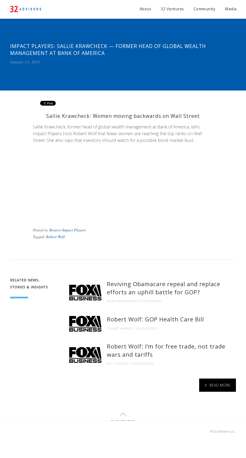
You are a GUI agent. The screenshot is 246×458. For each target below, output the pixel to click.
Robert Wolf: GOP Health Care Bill (155, 319)
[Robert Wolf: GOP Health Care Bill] (85, 323)
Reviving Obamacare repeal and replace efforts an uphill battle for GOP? (163, 288)
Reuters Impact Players (67, 229)
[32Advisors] (26, 8)
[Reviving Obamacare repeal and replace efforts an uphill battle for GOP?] (85, 292)
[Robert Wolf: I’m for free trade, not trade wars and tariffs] (85, 355)
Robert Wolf (55, 236)
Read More (220, 385)
